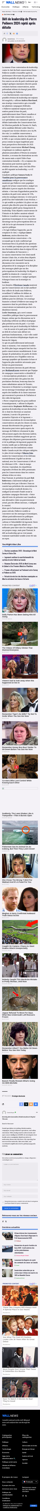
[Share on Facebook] (7, 33)
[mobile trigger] (4, 2)
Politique (18, 1241)
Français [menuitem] (29, 1482)
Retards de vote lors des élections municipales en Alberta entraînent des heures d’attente (19, 577)
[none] (30, 1481)
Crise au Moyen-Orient (22, 1255)
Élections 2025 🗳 (9, 14)
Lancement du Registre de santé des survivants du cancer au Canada (26, 1261)
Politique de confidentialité (11, 1505)
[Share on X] (10, 33)
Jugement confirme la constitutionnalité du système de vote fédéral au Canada (18, 558)
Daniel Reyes (11, 39)
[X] (6, 1221)
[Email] (13, 33)
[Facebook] (3, 1221)
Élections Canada (21, 285)
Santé (17, 1265)
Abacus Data (28, 453)
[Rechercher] (25, 2)
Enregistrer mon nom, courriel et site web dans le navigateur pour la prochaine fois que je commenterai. (21, 1202)
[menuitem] (30, 1481)
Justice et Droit (20, 1278)
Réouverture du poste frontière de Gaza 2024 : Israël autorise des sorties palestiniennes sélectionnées (25, 1249)
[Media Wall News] (15, 2)
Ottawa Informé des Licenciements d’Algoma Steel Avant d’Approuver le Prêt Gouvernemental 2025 (26, 1235)
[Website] (37, 1112)
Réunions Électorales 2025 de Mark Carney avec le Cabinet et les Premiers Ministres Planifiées (19, 565)
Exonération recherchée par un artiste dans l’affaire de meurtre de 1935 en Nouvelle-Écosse (26, 1272)
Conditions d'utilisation (10, 1507)
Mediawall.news (12, 370)
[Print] (17, 33)
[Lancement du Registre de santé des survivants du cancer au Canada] (7, 1263)
